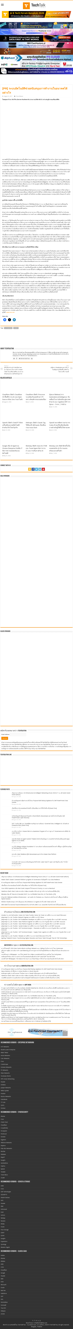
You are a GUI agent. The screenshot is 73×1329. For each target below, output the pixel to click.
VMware (3, 1311)
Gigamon (3, 1139)
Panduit (3, 1093)
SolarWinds (4, 1099)
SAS (2, 1299)
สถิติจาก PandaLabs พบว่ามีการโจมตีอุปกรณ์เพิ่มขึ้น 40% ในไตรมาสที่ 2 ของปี (60, 368)
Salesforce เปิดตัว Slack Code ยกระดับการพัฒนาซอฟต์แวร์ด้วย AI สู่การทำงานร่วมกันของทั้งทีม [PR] (30, 891)
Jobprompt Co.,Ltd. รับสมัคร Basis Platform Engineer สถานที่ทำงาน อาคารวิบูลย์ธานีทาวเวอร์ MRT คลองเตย (33, 921)
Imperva (3, 1145)
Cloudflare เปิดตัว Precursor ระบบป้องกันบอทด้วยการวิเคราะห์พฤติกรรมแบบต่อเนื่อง (36, 397)
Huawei (3, 1082)
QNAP (2, 1232)
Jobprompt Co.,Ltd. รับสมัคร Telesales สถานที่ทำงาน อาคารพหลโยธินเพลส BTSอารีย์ (26, 936)
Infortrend (4, 1209)
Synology (3, 1244)
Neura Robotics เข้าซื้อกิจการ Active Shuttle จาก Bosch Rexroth (19, 971)
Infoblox (3, 1085)
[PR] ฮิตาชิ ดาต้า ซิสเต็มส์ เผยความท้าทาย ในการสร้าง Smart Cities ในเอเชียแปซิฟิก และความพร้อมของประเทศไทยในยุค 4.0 (13, 369)
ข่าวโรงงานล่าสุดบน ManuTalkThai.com (18, 966)
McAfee (3, 1151)
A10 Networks (5, 1046)
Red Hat (3, 1290)
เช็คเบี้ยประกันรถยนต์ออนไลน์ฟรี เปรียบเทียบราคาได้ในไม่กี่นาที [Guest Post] (34, 808)
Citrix (2, 1267)
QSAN (2, 1235)
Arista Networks (5, 1055)
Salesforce (4, 1293)
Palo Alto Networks (6, 1148)
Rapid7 (3, 1157)
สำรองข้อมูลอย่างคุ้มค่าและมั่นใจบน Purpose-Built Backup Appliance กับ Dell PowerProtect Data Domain (31, 882)
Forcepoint (4, 1131)
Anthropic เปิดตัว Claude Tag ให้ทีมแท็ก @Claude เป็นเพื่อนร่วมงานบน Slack (36, 425)
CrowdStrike (4, 1128)
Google (3, 1273)
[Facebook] (33, 469)
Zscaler (3, 1177)
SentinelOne (4, 1163)
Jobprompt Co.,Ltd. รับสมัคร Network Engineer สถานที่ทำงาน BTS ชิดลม (22, 917)
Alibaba (3, 1261)
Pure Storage (4, 1229)
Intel (2, 1212)
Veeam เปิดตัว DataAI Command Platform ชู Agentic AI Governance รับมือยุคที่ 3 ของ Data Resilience (30, 879)
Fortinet (3, 1108)
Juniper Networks (6, 1087)
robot (16, 328)
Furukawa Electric (6, 1076)
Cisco (2, 1061)
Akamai (3, 1116)
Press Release (19, 96)
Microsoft (3, 1284)
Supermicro (4, 1241)
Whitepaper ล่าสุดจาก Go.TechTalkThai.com (18, 945)
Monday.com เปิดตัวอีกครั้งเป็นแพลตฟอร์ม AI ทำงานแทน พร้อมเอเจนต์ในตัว (59, 448)
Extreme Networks (6, 1067)
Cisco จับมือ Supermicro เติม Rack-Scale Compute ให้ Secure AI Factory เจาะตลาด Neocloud (28, 888)
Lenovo (3, 1215)
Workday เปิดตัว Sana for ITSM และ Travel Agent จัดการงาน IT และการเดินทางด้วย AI (36, 448)
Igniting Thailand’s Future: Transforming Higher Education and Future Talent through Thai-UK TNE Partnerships (34, 938)
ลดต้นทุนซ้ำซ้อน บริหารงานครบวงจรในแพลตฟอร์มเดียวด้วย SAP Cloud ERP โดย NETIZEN (28, 956)
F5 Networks (4, 1070)
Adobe (3, 1255)
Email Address (5, 734)
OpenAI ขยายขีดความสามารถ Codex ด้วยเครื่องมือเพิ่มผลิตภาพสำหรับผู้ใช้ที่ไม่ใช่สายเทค (59, 425)
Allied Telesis (4, 1052)
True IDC (3, 1308)
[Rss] (29, 469)
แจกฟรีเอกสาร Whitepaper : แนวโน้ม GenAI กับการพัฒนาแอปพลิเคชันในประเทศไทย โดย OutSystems (31, 954)
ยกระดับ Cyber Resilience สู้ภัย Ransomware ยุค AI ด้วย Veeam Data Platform (34, 854)
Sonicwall (3, 1305)
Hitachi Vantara (5, 1197)
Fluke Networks (5, 1073)
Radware (3, 1154)
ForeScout (4, 1134)
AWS (2, 1264)
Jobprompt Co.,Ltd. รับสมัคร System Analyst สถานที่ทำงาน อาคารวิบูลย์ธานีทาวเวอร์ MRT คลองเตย (30, 926)
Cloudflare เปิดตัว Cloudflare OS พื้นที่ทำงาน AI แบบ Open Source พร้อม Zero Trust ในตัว (12, 397)
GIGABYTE (4, 1194)
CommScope (4, 1064)
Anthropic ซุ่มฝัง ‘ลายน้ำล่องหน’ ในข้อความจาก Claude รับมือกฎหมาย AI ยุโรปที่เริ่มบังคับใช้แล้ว (29, 973)
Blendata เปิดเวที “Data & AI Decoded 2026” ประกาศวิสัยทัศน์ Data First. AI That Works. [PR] (28, 894)
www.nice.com (10, 312)
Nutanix (3, 1221)
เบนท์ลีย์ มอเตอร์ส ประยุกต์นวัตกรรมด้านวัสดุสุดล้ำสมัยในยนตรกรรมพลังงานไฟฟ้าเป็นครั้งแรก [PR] (30, 977)
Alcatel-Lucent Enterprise (8, 1049)
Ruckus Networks (6, 1096)
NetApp (3, 1218)
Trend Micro (4, 1175)
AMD (2, 1186)
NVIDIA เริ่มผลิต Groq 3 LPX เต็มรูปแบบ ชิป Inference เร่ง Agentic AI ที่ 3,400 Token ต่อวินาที (28, 902)
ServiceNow (4, 1302)
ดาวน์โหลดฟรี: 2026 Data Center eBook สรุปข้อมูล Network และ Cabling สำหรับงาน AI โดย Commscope (32, 948)
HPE (2, 1200)
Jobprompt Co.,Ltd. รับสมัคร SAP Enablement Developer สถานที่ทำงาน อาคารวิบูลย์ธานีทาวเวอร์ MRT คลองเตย (34, 919)
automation (8, 328)
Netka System (5, 1090)
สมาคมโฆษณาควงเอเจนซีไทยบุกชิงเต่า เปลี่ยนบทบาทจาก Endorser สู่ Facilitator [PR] (26, 1021)
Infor (2, 1281)
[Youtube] (43, 469)
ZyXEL (2, 1105)
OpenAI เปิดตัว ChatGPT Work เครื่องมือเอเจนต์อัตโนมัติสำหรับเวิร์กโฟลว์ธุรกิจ (12, 425)
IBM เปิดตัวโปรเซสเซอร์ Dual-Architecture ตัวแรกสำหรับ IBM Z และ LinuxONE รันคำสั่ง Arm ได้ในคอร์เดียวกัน (33, 904)
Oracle (2, 1227)
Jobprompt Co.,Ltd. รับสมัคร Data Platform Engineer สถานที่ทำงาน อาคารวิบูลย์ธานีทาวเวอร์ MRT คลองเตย (33, 924)
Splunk (3, 1169)
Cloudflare (4, 1125)
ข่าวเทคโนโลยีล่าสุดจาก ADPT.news (17, 985)
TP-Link (3, 1102)
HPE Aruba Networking (7, 1079)
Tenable (3, 1172)
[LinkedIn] (39, 469)
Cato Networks (5, 1058)
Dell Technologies (6, 1191)
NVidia (2, 1224)
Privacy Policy (31, 748)
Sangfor (3, 1160)
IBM (2, 1206)
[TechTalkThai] (36, 5)
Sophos (3, 1166)
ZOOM (3, 1314)
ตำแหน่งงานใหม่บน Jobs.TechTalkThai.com (19, 912)
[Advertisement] (15, 713)
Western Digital (5, 1247)
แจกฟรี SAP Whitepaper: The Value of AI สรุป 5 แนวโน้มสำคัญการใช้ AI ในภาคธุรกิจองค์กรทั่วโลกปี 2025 (32, 959)
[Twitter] (36, 469)
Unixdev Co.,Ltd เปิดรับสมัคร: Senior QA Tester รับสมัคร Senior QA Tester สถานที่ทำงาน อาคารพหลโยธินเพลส (33, 915)
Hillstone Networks (6, 1142)
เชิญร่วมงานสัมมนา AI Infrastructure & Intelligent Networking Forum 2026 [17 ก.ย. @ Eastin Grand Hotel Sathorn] (35, 876)
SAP (2, 1296)
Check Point (4, 1122)
